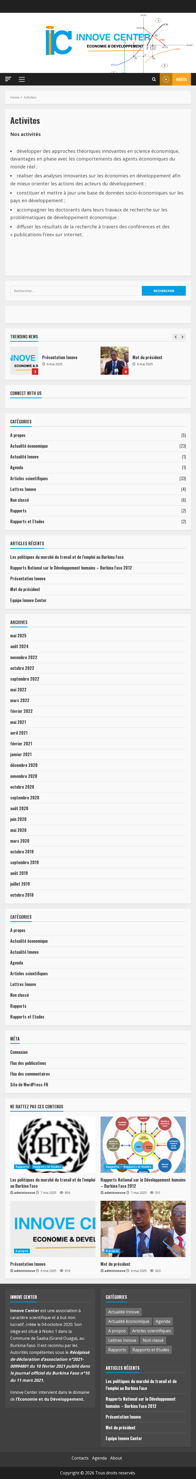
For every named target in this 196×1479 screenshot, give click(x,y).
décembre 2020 (24, 765)
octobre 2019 (22, 852)
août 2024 (19, 646)
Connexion (19, 1052)
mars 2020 (19, 841)
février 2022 (21, 711)
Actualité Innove (24, 457)
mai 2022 (18, 690)
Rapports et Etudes (27, 521)
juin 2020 (18, 819)
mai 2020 (18, 830)
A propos (18, 435)
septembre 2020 (24, 798)
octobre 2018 (22, 895)
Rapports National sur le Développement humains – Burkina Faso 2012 (71, 568)
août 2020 (19, 808)
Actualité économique (29, 446)
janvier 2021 (21, 754)
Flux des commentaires (30, 1074)
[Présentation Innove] (52, 1229)
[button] (8, 79)
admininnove (24, 1193)
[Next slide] (182, 337)
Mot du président (24, 361)
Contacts (80, 1458)
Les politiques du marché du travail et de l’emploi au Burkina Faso (67, 557)
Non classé (19, 500)
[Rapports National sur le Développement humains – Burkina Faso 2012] (143, 1145)
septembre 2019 (24, 862)
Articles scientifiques (29, 478)
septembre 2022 (24, 679)
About (116, 1458)
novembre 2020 (23, 776)
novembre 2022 (23, 657)
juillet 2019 (20, 884)
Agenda (16, 467)
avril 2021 (19, 733)
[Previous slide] (176, 337)
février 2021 (21, 744)
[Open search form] (154, 79)
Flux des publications (28, 1063)
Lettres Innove (23, 489)
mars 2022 (19, 700)
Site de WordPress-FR (29, 1084)
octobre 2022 (22, 668)
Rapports (18, 511)
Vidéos (181, 79)
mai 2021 (18, 722)
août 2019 (19, 873)
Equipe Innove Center (115, 361)
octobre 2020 (22, 787)
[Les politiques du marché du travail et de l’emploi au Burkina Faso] (52, 1145)
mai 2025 (18, 636)
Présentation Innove (27, 578)
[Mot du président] (143, 1229)
